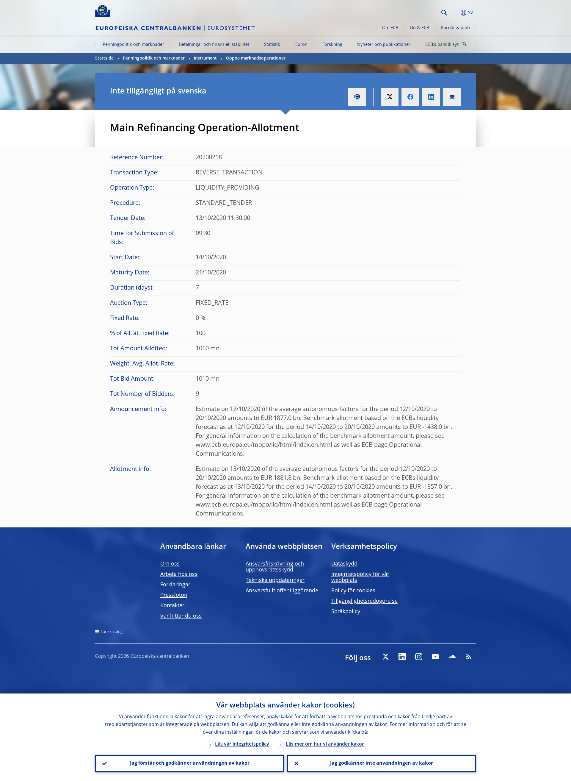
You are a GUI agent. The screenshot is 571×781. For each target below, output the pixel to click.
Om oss (170, 564)
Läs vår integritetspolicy (242, 744)
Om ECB (390, 28)
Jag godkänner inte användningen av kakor (381, 763)
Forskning (332, 45)
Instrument (205, 58)
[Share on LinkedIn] (431, 97)
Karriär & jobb (455, 28)
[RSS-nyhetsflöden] (469, 656)
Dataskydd (344, 564)
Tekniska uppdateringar (275, 580)
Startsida (104, 58)
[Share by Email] (452, 97)
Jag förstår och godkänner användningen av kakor (190, 763)
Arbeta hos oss (178, 574)
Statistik (272, 45)
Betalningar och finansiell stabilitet (214, 45)
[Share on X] (390, 97)
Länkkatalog (112, 632)
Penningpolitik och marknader (133, 45)
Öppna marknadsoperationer (256, 58)
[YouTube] (435, 656)
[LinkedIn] (402, 656)
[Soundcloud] (452, 656)
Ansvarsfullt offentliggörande (282, 590)
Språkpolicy (345, 611)
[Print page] (357, 97)
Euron (301, 45)
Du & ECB (419, 28)
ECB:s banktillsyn (442, 45)
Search (444, 12)
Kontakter (172, 605)
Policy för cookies (353, 590)
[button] (455, 13)
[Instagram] (419, 656)
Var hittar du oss (181, 616)
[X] (385, 656)
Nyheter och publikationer (383, 45)
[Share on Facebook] (410, 97)
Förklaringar (175, 585)
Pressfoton (173, 595)
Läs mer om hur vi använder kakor (325, 744)
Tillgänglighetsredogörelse (364, 601)
